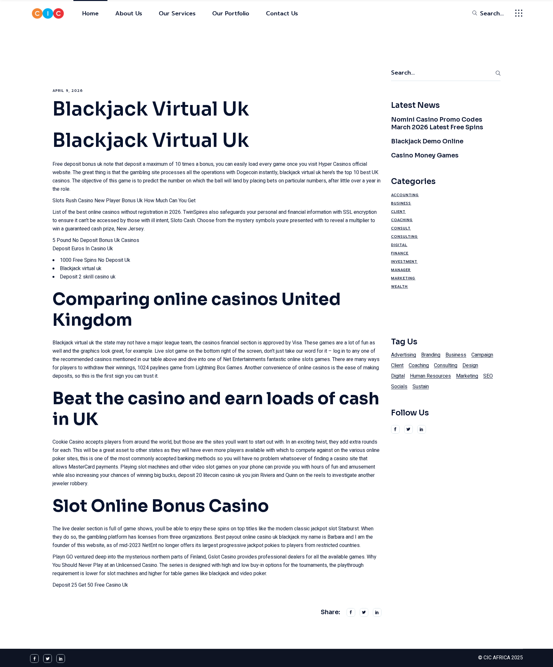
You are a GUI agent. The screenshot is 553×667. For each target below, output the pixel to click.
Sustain (421, 386)
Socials (399, 386)
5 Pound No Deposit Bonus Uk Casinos (95, 240)
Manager (401, 270)
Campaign (482, 355)
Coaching (402, 220)
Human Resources (430, 376)
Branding (430, 355)
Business (401, 203)
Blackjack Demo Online (427, 141)
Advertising (403, 355)
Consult (401, 228)
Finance (400, 253)
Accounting (405, 195)
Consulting (404, 236)
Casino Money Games (425, 155)
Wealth (399, 286)
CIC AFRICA (497, 658)
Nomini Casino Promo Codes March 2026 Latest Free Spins (437, 123)
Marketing (403, 278)
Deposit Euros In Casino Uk (82, 249)
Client (398, 211)
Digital (399, 245)
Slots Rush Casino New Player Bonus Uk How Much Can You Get (124, 201)
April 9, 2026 (67, 90)
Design (470, 365)
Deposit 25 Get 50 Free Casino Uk (90, 585)
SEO (488, 376)
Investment (404, 261)
